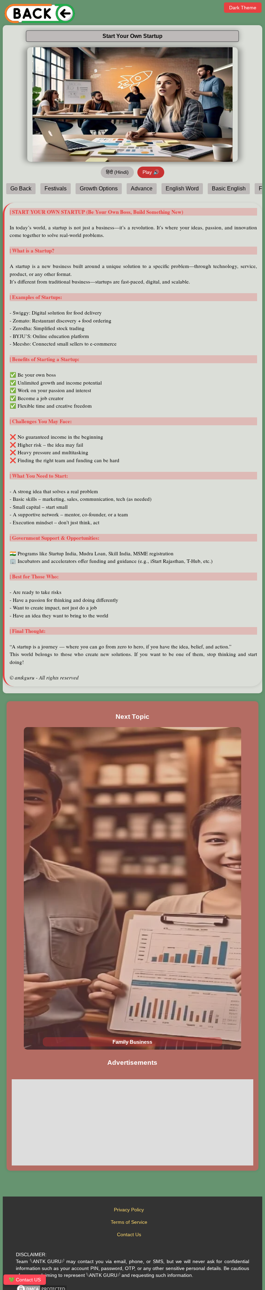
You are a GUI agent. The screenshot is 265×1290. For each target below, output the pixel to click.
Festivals (56, 188)
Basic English (229, 188)
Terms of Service (129, 1222)
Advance (142, 188)
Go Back (20, 188)
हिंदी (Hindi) (117, 172)
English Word (182, 188)
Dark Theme (242, 7)
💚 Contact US (25, 1279)
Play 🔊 (151, 172)
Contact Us (129, 1234)
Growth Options (99, 188)
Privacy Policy (129, 1209)
